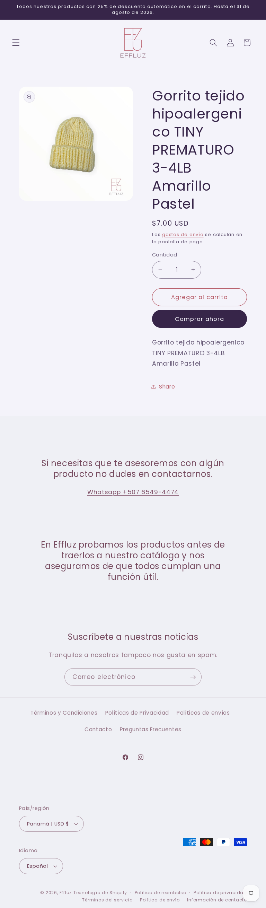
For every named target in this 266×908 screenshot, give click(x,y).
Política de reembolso (160, 893)
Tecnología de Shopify (100, 893)
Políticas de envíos (203, 712)
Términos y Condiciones (64, 712)
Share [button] (167, 386)
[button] (16, 42)
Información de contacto (217, 900)
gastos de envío (183, 234)
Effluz (66, 893)
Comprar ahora (199, 319)
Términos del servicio (107, 900)
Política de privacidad (220, 893)
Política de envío (160, 900)
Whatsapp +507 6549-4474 (133, 492)
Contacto (98, 729)
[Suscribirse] (193, 677)
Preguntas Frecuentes (150, 729)
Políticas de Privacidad (137, 712)
